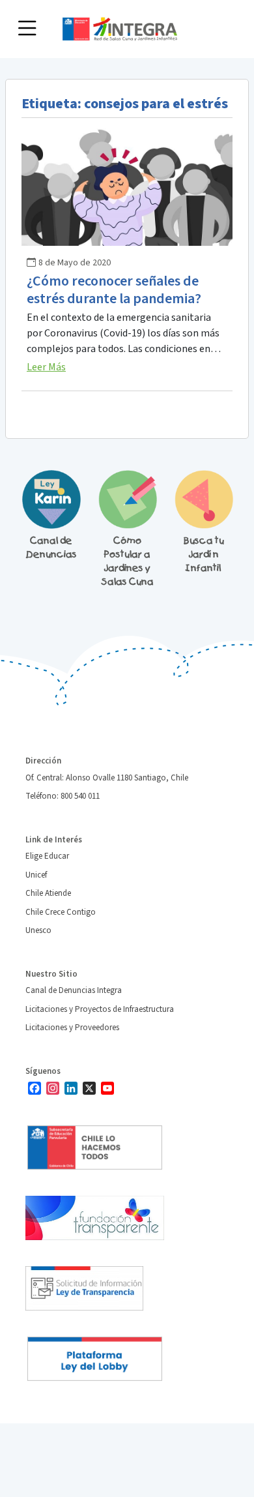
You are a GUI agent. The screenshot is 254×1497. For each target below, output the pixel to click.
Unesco (38, 930)
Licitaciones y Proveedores (72, 1027)
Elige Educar (47, 856)
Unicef (36, 875)
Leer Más (46, 367)
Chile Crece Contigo (60, 912)
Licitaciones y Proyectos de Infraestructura (99, 1009)
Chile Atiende (48, 893)
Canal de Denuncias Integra (73, 990)
